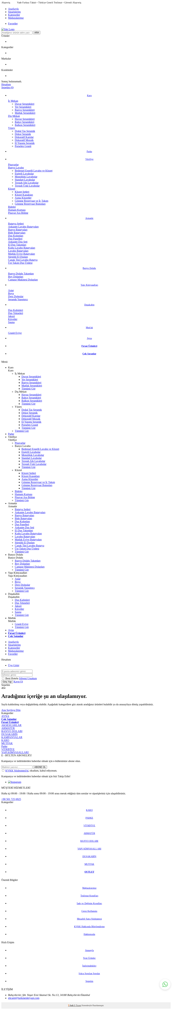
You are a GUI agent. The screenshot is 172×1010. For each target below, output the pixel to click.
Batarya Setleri (16, 223)
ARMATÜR (8, 728)
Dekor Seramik (23, 134)
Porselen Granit (23, 146)
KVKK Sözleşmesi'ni (16, 770)
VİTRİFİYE (8, 749)
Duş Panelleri (15, 238)
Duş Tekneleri (15, 313)
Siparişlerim (14, 11)
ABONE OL (40, 767)
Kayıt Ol (18, 681)
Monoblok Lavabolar (26, 176)
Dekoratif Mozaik (24, 140)
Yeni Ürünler (89, 958)
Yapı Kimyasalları (89, 285)
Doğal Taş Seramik (25, 131)
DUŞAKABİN (9, 734)
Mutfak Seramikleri (25, 113)
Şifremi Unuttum (28, 678)
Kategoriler (14, 14)
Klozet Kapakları (24, 194)
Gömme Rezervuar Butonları (30, 203)
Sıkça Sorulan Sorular (89, 973)
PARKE (89, 818)
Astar (11, 290)
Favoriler (13, 23)
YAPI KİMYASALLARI (15, 752)
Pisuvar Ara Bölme (18, 212)
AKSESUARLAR (11, 725)
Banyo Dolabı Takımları (21, 273)
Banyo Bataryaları (17, 229)
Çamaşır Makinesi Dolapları (23, 279)
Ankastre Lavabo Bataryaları (23, 226)
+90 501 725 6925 (11, 799)
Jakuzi (11, 316)
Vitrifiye (89, 159)
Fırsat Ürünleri (89, 346)
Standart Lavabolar (25, 179)
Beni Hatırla (12, 678)
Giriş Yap (7, 681)
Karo (89, 95)
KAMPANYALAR (11, 737)
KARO (5, 740)
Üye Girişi (13, 665)
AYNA (5, 716)
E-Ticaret (77, 1005)
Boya (11, 293)
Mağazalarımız (16, 17)
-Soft (71, 1005)
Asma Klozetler (23, 197)
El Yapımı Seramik (25, 143)
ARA (36, 32)
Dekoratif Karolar (24, 137)
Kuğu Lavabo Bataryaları (21, 247)
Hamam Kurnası (17, 209)
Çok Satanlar (89, 353)
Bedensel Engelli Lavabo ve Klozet (33, 170)
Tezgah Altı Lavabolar (26, 182)
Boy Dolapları (15, 276)
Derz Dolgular (15, 296)
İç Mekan (13, 100)
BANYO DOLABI (11, 731)
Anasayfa (89, 950)
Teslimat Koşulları (89, 895)
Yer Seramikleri (23, 106)
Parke (89, 151)
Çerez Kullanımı (89, 911)
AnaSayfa (13, 8)
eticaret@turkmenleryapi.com (23, 998)
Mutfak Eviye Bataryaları (21, 253)
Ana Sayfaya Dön (10, 710)
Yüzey (11, 128)
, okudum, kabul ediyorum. (31, 770)
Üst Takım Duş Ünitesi (20, 262)
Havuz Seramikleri (25, 119)
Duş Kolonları (15, 235)
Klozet (11, 188)
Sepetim (89, 981)
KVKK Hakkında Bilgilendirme (89, 926)
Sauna (11, 322)
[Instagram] (14, 782)
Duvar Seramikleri (24, 103)
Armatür (89, 218)
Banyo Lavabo (16, 167)
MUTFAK (7, 743)
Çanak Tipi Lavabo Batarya (22, 259)
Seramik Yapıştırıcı (18, 299)
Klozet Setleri (22, 191)
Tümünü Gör (28, 388)
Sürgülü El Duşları (18, 256)
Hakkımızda (89, 934)
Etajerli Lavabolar (24, 173)
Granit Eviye (15, 333)
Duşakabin (89, 305)
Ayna (89, 338)
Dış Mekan (14, 116)
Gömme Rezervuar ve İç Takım (31, 200)
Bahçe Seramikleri (24, 122)
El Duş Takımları (17, 244)
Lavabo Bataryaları (18, 250)
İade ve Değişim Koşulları (89, 903)
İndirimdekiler (89, 966)
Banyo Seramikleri (25, 109)
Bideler (12, 206)
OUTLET (89, 872)
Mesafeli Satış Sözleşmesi (89, 919)
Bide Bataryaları (16, 232)
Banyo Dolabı (89, 268)
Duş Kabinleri (15, 310)
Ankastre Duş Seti (17, 241)
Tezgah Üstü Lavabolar (27, 185)
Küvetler (12, 319)
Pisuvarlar (13, 164)
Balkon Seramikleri (25, 125)
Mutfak (89, 327)
